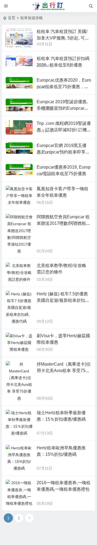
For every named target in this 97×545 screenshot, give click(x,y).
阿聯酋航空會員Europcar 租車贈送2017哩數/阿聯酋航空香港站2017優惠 (64, 223)
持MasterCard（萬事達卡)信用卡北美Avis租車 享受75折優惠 (64, 370)
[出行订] (48, 6)
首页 (11, 18)
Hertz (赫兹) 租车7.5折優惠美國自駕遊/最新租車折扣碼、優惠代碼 (62, 300)
